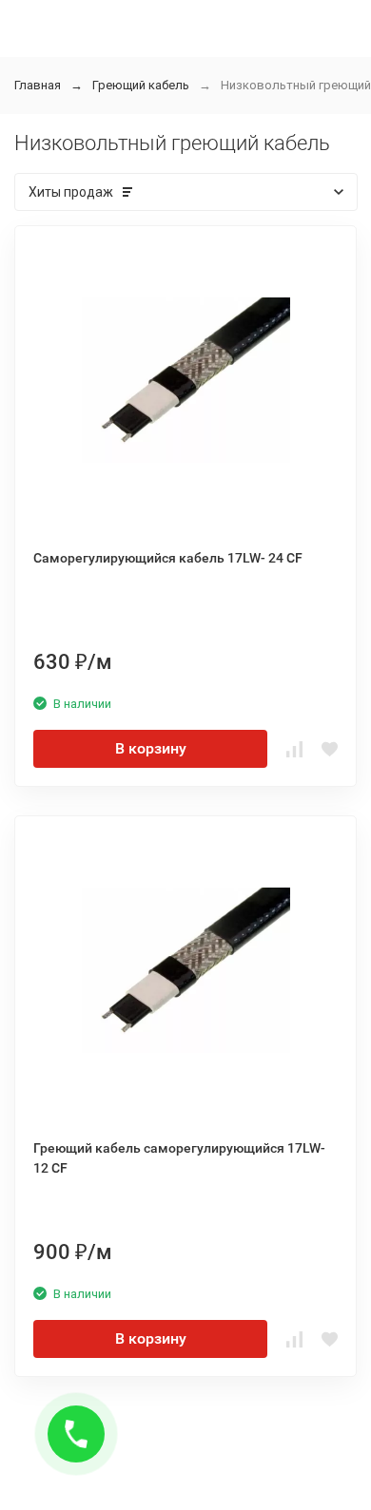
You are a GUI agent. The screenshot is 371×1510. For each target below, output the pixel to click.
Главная (37, 85)
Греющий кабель (140, 85)
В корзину (150, 748)
